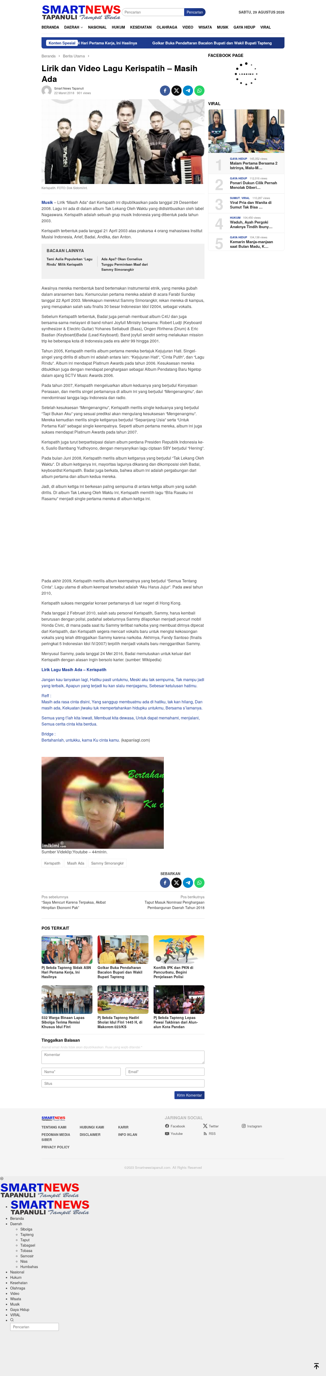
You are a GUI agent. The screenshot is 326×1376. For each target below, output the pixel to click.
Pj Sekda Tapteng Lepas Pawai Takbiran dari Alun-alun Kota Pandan (176, 1022)
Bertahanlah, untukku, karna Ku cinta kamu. (81, 740)
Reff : (46, 695)
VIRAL (245, 198)
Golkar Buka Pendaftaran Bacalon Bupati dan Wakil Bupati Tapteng (179, 43)
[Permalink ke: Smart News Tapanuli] (47, 89)
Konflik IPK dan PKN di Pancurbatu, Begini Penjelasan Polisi (173, 972)
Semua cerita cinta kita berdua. (69, 724)
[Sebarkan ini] (165, 90)
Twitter (214, 1126)
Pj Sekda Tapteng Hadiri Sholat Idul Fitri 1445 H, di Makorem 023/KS (120, 1022)
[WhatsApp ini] (199, 90)
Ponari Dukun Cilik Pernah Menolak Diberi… (253, 185)
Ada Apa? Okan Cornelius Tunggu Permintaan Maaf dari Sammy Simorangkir (124, 264)
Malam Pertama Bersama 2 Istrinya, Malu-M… (253, 165)
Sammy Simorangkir (107, 863)
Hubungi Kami (92, 1127)
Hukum (235, 217)
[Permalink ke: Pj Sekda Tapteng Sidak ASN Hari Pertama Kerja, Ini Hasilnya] (67, 949)
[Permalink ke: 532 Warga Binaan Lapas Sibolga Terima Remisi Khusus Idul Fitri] (67, 999)
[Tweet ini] (176, 90)
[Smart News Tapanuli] (81, 11)
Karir (123, 1127)
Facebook (178, 1126)
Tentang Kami (54, 1127)
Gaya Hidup (238, 159)
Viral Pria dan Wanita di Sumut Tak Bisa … (250, 204)
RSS (212, 1133)
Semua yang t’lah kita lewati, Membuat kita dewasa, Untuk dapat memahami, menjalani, (121, 718)
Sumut (235, 198)
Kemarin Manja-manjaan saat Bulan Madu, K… (251, 244)
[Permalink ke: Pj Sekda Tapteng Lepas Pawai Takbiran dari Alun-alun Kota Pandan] (179, 999)
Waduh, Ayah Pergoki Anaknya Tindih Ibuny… (251, 224)
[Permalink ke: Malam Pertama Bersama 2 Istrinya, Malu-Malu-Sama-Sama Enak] (246, 131)
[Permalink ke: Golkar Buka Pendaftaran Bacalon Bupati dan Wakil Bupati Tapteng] (123, 949)
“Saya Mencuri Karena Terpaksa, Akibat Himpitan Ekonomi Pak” (74, 902)
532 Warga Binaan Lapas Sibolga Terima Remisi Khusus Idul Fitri (63, 1022)
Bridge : (49, 734)
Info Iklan (127, 1134)
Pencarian (195, 12)
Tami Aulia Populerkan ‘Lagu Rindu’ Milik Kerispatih (69, 261)
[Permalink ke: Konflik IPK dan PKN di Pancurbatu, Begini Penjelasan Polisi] (179, 949)
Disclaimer (90, 1134)
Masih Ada (75, 863)
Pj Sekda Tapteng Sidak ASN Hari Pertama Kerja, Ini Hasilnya (66, 972)
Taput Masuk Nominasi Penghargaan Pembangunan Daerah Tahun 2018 (175, 902)
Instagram (254, 1126)
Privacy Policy (56, 1147)
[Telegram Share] (188, 90)
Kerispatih (52, 863)
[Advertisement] (123, 541)
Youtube (177, 1133)
